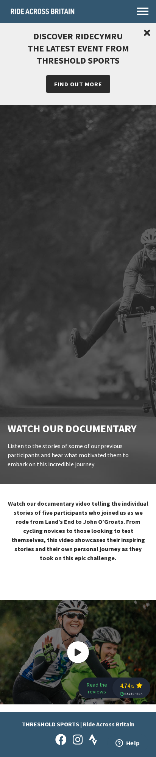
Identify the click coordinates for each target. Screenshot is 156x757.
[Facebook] (61, 739)
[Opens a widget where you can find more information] (127, 743)
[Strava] (93, 739)
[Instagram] (78, 739)
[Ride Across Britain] (43, 14)
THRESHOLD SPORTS (50, 724)
